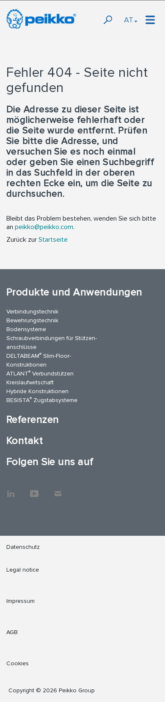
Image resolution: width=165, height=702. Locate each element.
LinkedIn (10, 489)
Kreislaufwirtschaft (30, 382)
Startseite (53, 239)
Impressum (20, 601)
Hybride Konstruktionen (37, 391)
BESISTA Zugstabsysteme (41, 400)
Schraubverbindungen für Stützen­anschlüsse (51, 343)
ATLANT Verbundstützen (40, 373)
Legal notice (22, 569)
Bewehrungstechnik (32, 320)
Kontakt (24, 441)
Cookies (17, 663)
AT (128, 19)
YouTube (34, 489)
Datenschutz (23, 547)
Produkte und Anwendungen (74, 292)
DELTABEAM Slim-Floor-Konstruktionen (38, 359)
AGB (12, 632)
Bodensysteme (26, 329)
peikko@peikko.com (44, 227)
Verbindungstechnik (32, 311)
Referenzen (32, 419)
